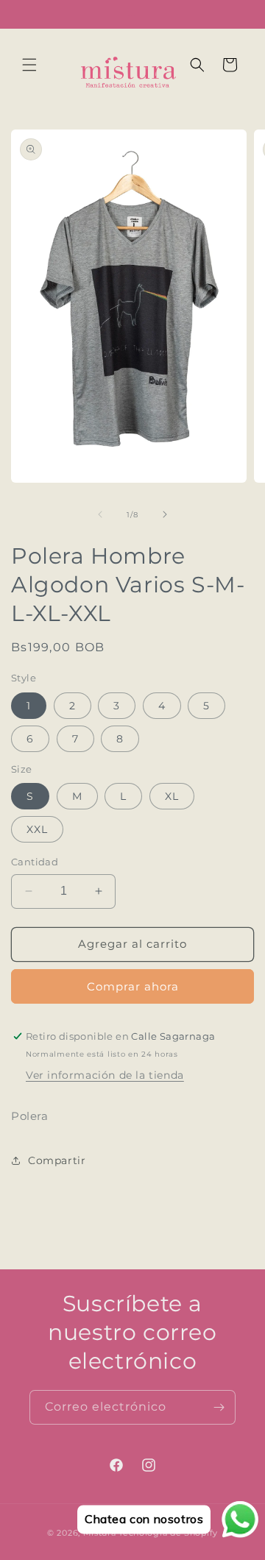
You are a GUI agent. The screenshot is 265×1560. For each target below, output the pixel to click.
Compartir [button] (56, 1160)
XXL (37, 829)
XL (172, 796)
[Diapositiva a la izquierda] (100, 514)
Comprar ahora (133, 986)
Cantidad (34, 862)
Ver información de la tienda (105, 1075)
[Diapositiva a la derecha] (165, 514)
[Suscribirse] (218, 1407)
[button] (29, 65)
